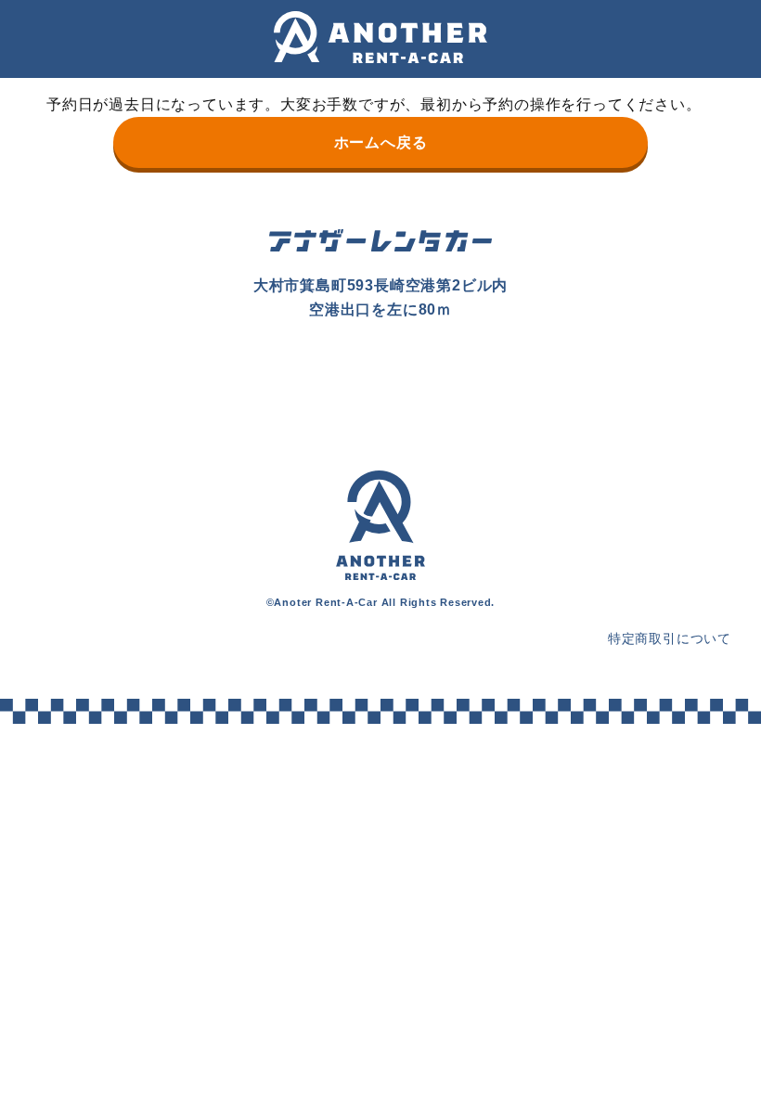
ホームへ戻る (381, 142)
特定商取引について (669, 638)
